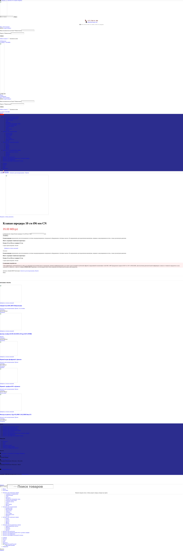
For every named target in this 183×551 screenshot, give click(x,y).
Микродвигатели (10, 139)
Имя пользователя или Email (10, 30)
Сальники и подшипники (12, 118)
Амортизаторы (9, 119)
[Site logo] (3, 15)
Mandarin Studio (25, 474)
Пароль (5, 33)
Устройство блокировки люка (13, 123)
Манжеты (8, 122)
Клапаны (8, 154)
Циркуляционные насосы (12, 151)
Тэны (7, 121)
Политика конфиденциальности (11, 447)
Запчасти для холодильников (17, 172)
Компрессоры (9, 133)
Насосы (7, 146)
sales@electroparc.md (92, 22)
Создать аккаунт (7, 28)
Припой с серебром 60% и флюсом (10, 386)
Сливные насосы (10, 126)
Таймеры (8, 137)
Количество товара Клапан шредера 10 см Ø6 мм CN (17, 233)
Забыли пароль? (4, 38)
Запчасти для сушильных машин (11, 429)
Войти (2, 36)
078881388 (3, 93)
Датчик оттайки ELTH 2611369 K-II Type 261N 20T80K (16, 334)
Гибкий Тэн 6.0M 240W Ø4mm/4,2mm (11, 305)
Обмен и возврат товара (9, 446)
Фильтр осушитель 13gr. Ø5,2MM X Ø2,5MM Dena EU (15, 414)
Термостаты (9, 135)
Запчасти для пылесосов (9, 432)
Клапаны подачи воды (11, 125)
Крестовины (9, 129)
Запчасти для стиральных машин (11, 426)
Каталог (7, 172)
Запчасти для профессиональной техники (13, 435)
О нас (4, 442)
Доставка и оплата (7, 445)
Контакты (5, 441)
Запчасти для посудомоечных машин (12, 430)
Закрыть (2, 550)
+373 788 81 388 (92, 21)
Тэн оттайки (9, 138)
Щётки (7, 147)
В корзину (5, 235)
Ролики (7, 145)
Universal (2, 309)
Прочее (7, 130)
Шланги (8, 153)
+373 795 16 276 (5, 459)
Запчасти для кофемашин (9, 434)
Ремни (7, 127)
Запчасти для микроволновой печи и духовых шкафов (16, 433)
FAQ (4, 444)
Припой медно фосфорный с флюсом (10, 359)
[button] (2, 312)
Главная (2, 172)
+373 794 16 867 (5, 463)
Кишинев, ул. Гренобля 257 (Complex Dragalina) (11, 0)
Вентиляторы (9, 134)
